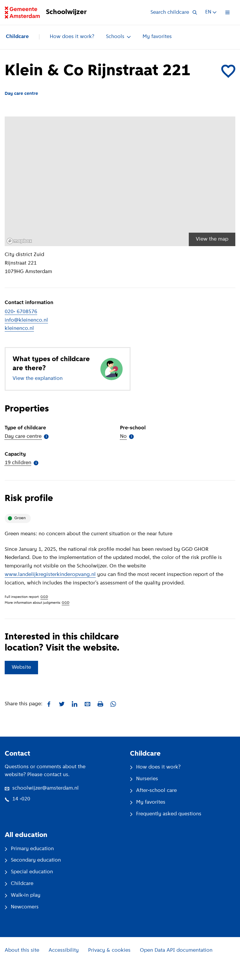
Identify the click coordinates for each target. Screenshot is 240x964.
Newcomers (25, 907)
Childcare (17, 37)
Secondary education (36, 860)
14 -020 (21, 799)
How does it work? (72, 37)
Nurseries (147, 779)
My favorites (157, 37)
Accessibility (64, 950)
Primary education (32, 849)
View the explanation (38, 378)
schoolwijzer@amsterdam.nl (45, 788)
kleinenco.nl (19, 328)
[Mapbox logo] (19, 241)
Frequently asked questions (168, 814)
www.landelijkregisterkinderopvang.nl (50, 574)
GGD (44, 597)
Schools (115, 37)
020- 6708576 (21, 312)
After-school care (156, 790)
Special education (32, 872)
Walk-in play (25, 895)
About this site (22, 950)
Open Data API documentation (176, 950)
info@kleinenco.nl (26, 320)
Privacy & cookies (109, 950)
